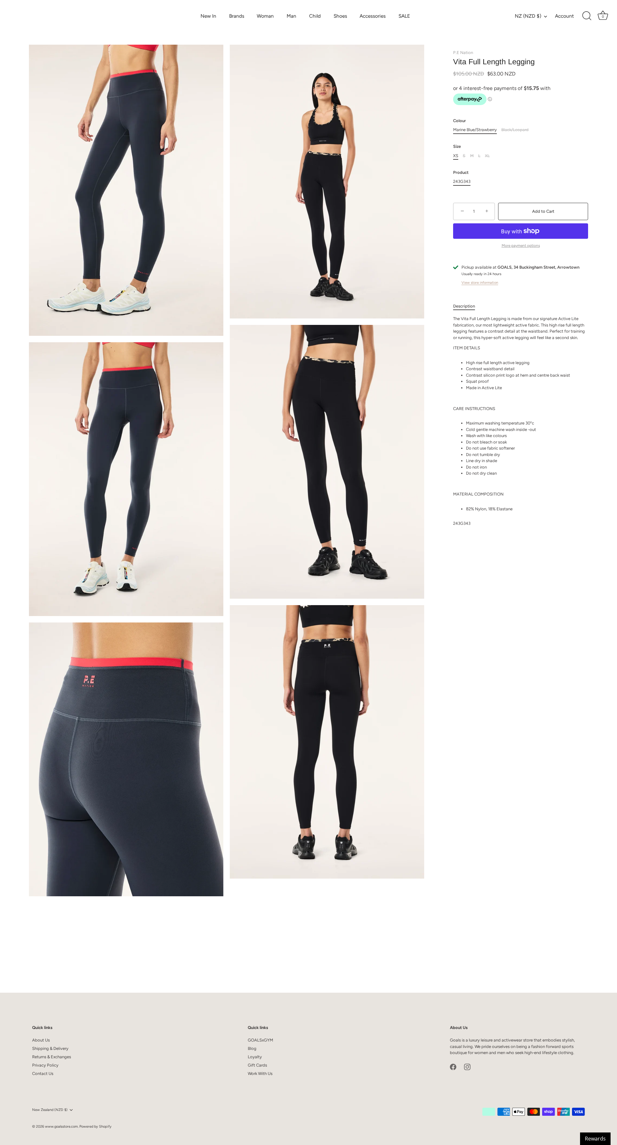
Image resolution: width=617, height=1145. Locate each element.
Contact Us (42, 1073)
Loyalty (255, 1056)
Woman (265, 16)
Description (464, 306)
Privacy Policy (45, 1065)
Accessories (373, 16)
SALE (404, 16)
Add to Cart (543, 211)
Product (461, 172)
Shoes (340, 16)
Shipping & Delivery (50, 1048)
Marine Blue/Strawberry (475, 130)
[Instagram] (467, 1066)
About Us (41, 1040)
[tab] (467, 306)
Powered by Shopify (95, 1126)
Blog (252, 1048)
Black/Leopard (515, 130)
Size (457, 146)
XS (455, 155)
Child (315, 16)
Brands (236, 16)
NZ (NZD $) (528, 16)
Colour (459, 120)
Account (564, 16)
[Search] (587, 16)
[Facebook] (453, 1066)
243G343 (461, 181)
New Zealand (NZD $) (49, 1110)
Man (291, 16)
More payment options (521, 245)
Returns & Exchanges (51, 1056)
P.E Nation (463, 52)
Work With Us (260, 1073)
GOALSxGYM (260, 1040)
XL (487, 155)
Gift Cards (257, 1065)
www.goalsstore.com (61, 1126)
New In (208, 16)
